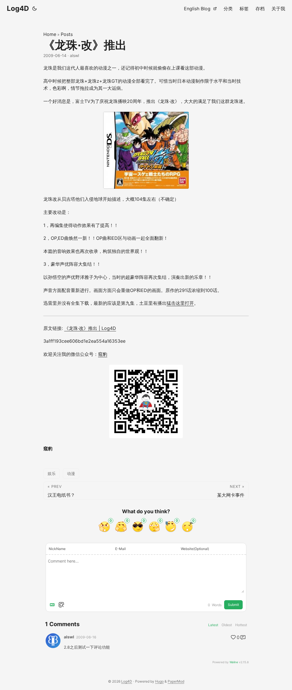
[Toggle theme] (34, 8)
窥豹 (102, 354)
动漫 (71, 473)
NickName (57, 549)
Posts (67, 34)
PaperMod (176, 681)
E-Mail (120, 549)
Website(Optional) (195, 549)
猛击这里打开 (180, 303)
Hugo (159, 681)
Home (49, 34)
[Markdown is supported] (53, 604)
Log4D (18, 8)
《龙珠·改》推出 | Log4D (90, 328)
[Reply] (243, 637)
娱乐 (52, 473)
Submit (233, 604)
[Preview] (61, 604)
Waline (234, 662)
